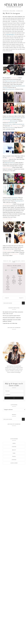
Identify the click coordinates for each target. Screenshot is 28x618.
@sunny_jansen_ (8, 124)
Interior (14, 459)
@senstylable (15, 197)
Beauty (14, 449)
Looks (14, 443)
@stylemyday (15, 85)
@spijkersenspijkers (15, 117)
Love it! (7, 297)
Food (14, 453)
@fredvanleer (8, 117)
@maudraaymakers (10, 89)
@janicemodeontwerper (10, 80)
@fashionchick (11, 122)
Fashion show (6, 120)
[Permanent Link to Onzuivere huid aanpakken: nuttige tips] (20, 274)
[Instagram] (14, 376)
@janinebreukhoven (9, 162)
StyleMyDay (14, 5)
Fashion (14, 446)
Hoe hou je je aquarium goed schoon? (14, 280)
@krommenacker (14, 120)
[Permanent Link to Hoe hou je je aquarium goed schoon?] (13, 270)
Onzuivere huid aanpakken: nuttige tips (20, 280)
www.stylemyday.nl (10, 34)
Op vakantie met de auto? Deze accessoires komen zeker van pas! (8, 282)
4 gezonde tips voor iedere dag (10, 323)
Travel (14, 456)
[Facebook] (13, 376)
